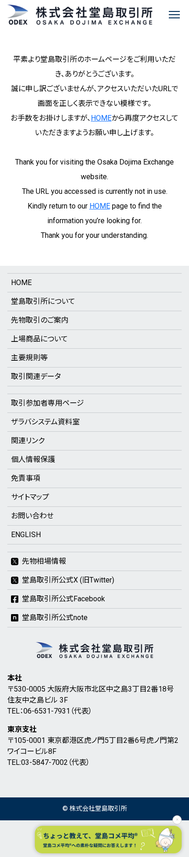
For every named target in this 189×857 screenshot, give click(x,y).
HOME (101, 118)
